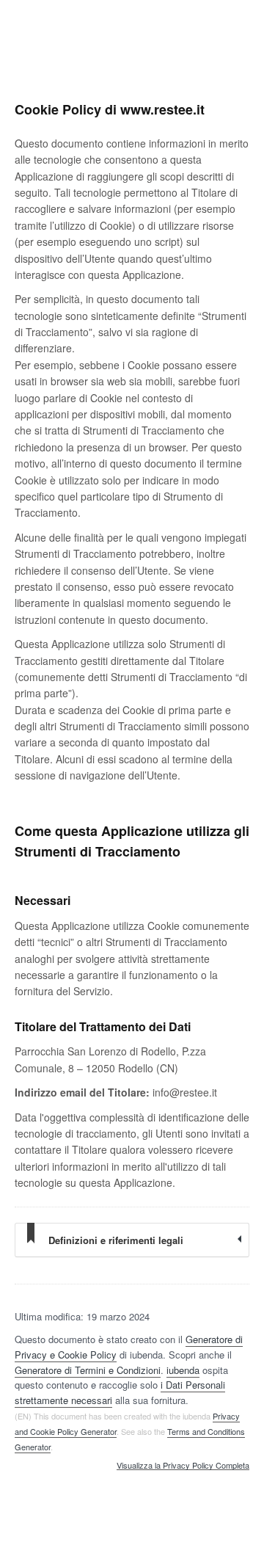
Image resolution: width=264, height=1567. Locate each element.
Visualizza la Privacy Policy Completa (183, 1465)
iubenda (182, 1370)
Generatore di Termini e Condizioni (88, 1370)
